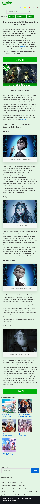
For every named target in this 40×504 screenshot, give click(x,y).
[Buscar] (29, 12)
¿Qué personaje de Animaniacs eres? (12, 482)
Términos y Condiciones (9, 500)
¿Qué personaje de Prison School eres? (13, 489)
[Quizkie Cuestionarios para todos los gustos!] (7, 3)
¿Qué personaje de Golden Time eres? (13, 495)
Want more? (5, 467)
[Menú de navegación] (36, 11)
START (20, 59)
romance (23, 119)
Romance (30, 16)
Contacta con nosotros (9, 498)
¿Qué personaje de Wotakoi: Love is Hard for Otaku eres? (19, 492)
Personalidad (21, 16)
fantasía (22, 46)
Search (35, 470)
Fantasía (11, 16)
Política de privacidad (24, 498)
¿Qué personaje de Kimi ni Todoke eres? (13, 485)
